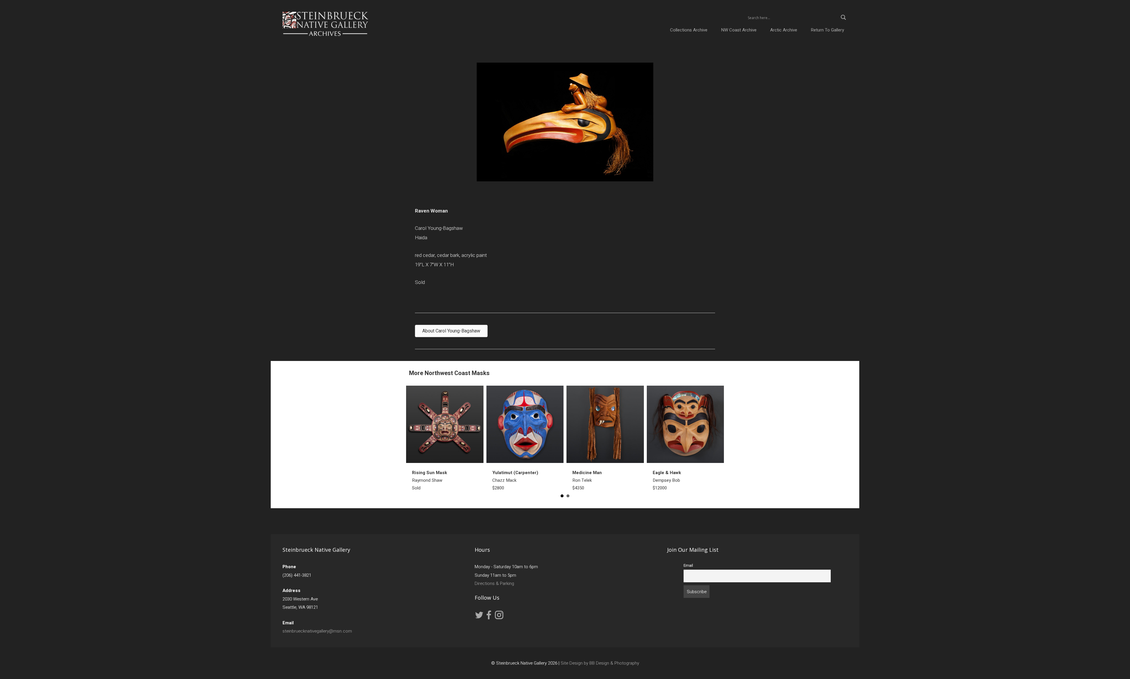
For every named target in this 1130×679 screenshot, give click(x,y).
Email (688, 565)
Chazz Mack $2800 (515, 480)
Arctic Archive (783, 30)
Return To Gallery (827, 30)
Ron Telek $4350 (587, 480)
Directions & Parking (494, 583)
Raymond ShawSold (429, 480)
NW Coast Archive (739, 30)
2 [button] (567, 495)
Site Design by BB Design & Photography (600, 663)
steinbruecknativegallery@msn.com (317, 631)
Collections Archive (688, 30)
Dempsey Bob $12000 (667, 480)
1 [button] (562, 495)
